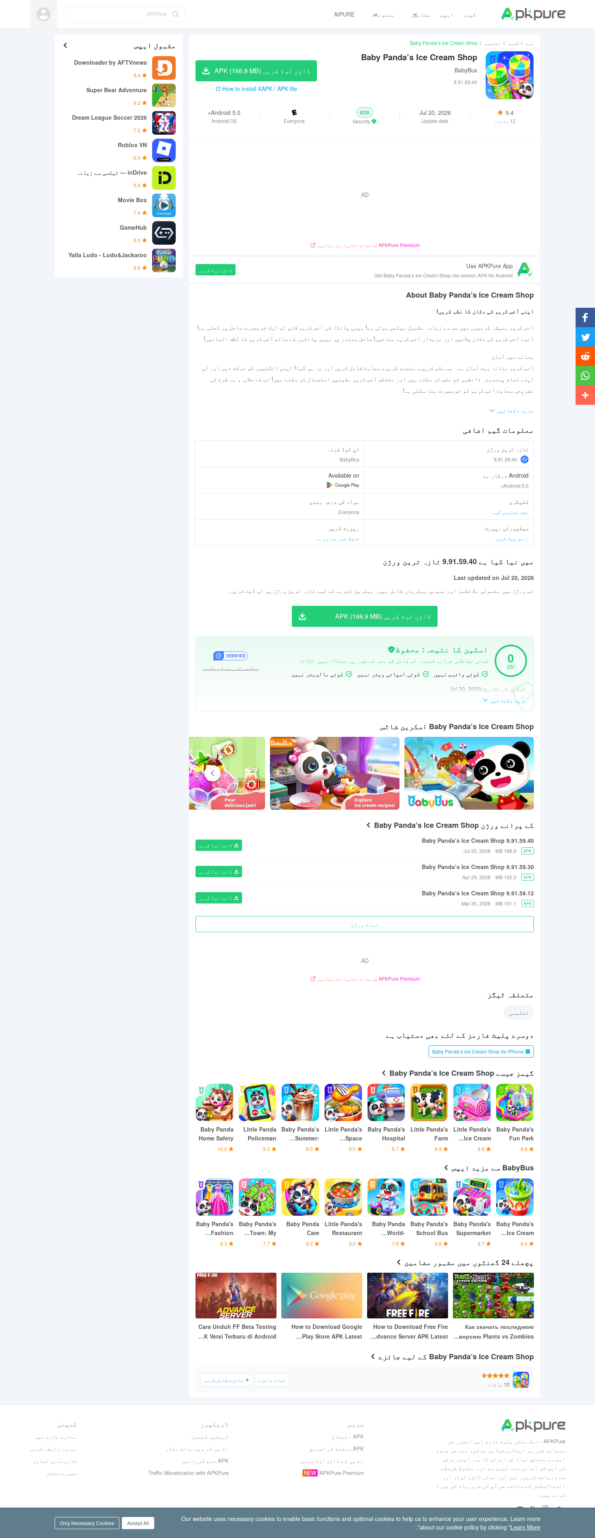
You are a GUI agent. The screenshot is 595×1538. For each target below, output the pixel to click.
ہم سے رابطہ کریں (53, 1448)
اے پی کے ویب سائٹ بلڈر (197, 1448)
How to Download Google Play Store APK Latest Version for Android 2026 (326, 1331)
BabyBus (466, 70)
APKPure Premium (341, 1473)
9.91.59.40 (505, 459)
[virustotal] (391, 649)
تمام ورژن (364, 924)
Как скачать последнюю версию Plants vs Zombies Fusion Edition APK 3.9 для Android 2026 (496, 1331)
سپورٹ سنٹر (61, 1473)
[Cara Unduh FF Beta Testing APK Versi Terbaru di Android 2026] (236, 1295)
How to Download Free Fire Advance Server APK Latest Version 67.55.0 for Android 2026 (410, 1331)
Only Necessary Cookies (87, 1522)
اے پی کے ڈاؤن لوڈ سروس (332, 1460)
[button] (364, 116)
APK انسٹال (348, 1436)
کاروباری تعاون (55, 1460)
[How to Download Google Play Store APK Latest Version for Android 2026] (321, 1295)
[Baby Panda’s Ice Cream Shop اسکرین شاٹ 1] (200, 773)
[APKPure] (533, 14)
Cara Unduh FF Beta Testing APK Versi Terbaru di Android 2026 (236, 1331)
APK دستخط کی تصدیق (336, 1448)
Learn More (525, 1527)
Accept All (138, 1522)
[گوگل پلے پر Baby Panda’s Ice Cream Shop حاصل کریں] (343, 485)
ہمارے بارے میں (56, 1436)
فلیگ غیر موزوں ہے (337, 538)
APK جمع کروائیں (205, 1460)
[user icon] (43, 14)
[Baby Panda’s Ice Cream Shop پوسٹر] (335, 773)
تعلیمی (492, 42)
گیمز (513, 42)
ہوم (529, 42)
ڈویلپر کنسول (210, 1436)
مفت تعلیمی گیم (510, 511)
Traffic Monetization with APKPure (189, 1473)
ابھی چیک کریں (512, 538)
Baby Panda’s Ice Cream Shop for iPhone (478, 1051)
